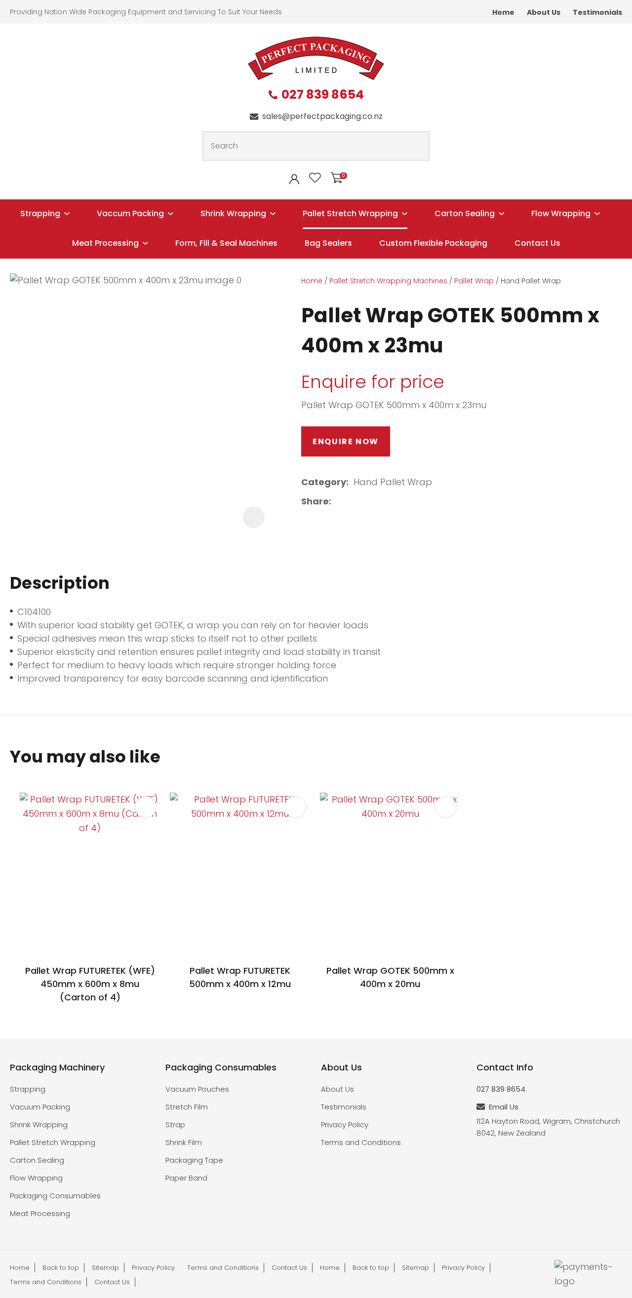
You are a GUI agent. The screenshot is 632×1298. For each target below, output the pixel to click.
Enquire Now (346, 441)
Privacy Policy (344, 1124)
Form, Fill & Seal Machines (226, 243)
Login (294, 179)
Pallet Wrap (474, 281)
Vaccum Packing (130, 213)
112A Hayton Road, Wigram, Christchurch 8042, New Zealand (548, 1127)
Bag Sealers (328, 243)
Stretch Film (186, 1107)
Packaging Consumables (55, 1195)
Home (503, 12)
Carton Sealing (464, 213)
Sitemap (105, 1267)
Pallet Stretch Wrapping (350, 213)
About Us (543, 12)
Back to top (60, 1267)
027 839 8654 (322, 95)
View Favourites (315, 178)
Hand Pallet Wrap (531, 281)
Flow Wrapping (561, 213)
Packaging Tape (194, 1160)
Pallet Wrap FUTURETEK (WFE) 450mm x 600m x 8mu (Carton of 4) (90, 983)
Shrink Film (183, 1142)
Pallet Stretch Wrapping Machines (388, 281)
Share (315, 501)
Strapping (40, 213)
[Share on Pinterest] (383, 502)
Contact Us (537, 243)
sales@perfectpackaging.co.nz (322, 116)
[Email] (367, 501)
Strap (175, 1124)
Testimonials (597, 12)
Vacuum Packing (40, 1107)
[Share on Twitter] (352, 501)
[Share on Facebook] (338, 501)
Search (418, 146)
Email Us (503, 1107)
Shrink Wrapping (233, 213)
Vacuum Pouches (197, 1089)
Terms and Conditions (361, 1142)
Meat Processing (105, 243)
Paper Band (186, 1178)
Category (323, 482)
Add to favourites (146, 807)
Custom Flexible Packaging (433, 243)
